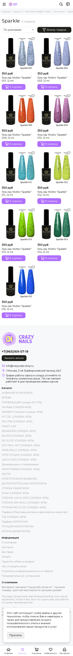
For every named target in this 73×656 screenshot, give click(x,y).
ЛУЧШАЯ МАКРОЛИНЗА (17, 526)
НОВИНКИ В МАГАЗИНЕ (17, 392)
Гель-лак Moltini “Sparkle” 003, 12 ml (52, 79)
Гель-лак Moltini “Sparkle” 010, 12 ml (52, 136)
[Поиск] (61, 4)
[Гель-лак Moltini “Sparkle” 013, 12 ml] (19, 224)
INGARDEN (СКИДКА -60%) (19, 431)
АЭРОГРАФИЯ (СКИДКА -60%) (21, 469)
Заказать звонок (14, 358)
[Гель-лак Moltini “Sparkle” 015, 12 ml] (19, 282)
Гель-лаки (59, 11)
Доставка (7, 552)
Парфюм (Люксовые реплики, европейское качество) (35, 512)
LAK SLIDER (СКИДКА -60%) (19, 459)
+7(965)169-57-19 (15, 351)
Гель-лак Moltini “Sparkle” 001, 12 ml (17, 79)
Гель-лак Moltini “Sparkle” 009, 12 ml (17, 136)
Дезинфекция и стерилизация (20, 464)
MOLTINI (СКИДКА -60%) (37, 11)
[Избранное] (33, 38)
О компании (9, 542)
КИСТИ (6, 474)
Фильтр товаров (56, 29)
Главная (6, 11)
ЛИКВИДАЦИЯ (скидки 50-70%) (22, 402)
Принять (15, 635)
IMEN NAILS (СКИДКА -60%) (19, 450)
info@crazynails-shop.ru (20, 365)
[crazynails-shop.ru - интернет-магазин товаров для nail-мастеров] (13, 4)
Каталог (18, 11)
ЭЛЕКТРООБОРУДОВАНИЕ (19, 478)
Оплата (6, 556)
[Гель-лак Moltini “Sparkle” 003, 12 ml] (54, 53)
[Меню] (4, 4)
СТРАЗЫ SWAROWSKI (15, 488)
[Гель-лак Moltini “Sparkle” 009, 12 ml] (19, 110)
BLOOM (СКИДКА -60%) (16, 435)
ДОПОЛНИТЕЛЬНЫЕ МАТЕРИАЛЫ (24, 483)
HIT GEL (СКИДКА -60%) (17, 416)
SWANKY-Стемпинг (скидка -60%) (22, 411)
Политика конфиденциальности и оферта (27, 571)
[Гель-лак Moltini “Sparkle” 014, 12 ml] (54, 224)
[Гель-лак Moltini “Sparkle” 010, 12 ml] (54, 110)
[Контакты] (68, 4)
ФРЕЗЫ (6, 397)
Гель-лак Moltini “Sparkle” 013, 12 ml (17, 250)
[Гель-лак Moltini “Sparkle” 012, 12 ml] (54, 167)
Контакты (7, 547)
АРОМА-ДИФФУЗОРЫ (16, 531)
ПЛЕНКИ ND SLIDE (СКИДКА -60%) (24, 507)
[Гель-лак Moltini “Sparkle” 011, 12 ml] (19, 167)
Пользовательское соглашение (21, 575)
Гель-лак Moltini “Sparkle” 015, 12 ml (17, 308)
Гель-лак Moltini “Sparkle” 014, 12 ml (52, 250)
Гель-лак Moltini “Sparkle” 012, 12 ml (52, 193)
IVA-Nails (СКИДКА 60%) (16, 407)
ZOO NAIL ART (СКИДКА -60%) (21, 445)
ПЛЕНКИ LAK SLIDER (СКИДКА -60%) (25, 497)
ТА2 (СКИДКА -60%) (14, 516)
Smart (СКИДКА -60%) (15, 493)
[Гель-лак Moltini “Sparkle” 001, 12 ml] (19, 53)
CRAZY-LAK (9, 426)
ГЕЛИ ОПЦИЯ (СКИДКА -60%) (20, 454)
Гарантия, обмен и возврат (18, 561)
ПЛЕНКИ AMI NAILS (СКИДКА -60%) (24, 502)
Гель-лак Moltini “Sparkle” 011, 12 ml (17, 193)
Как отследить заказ (14, 566)
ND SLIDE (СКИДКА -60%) (18, 440)
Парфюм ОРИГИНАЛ (15, 521)
